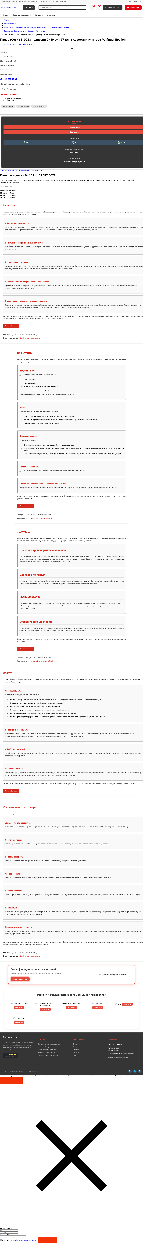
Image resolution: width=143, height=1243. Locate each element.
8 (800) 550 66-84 (115, 1044)
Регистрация (138, 1)
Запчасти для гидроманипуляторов (49, 1044)
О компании (51, 15)
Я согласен (11, 1079)
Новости (76, 1055)
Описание (3, 170)
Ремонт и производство (22, 15)
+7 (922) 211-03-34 (8, 79)
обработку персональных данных (25, 1240)
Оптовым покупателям (60, 1)
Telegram (29, 143)
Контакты (39, 15)
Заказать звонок (133, 7)
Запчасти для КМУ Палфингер (48, 1055)
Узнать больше (11, 326)
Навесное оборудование (46, 1047)
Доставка (26, 170)
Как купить (18, 170)
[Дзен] (140, 1071)
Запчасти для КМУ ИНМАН (46, 1052)
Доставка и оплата (45, 1)
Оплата (33, 170)
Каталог (28, 7)
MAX (76, 143)
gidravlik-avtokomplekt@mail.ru (28, 1)
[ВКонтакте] (130, 1071)
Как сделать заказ (23, 106)
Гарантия (76, 1049)
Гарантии (10, 170)
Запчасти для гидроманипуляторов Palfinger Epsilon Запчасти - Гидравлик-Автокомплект (36, 27)
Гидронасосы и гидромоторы (47, 1049)
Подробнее (19, 1007)
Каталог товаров (10, 24)
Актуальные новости (113, 7)
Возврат (39, 170)
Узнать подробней (20, 979)
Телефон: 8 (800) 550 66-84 (9, 1)
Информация (77, 1047)
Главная (6, 15)
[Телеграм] (135, 1071)
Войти (130, 1)
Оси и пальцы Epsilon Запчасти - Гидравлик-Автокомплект (25, 31)
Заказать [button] (47, 1240)
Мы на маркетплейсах (39, 106)
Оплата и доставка (8, 106)
